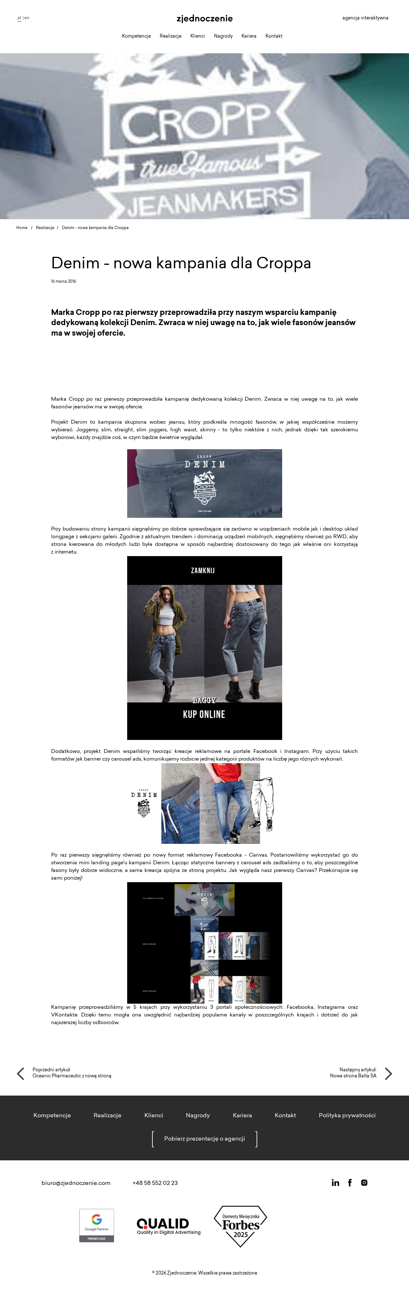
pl (19, 18)
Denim (79, 422)
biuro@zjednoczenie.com (76, 1184)
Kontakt (274, 36)
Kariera (249, 36)
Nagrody (223, 36)
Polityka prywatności (347, 1116)
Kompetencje (136, 36)
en (26, 18)
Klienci (197, 36)
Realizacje (170, 36)
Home (21, 228)
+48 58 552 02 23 (155, 1184)
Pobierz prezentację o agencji (204, 1139)
